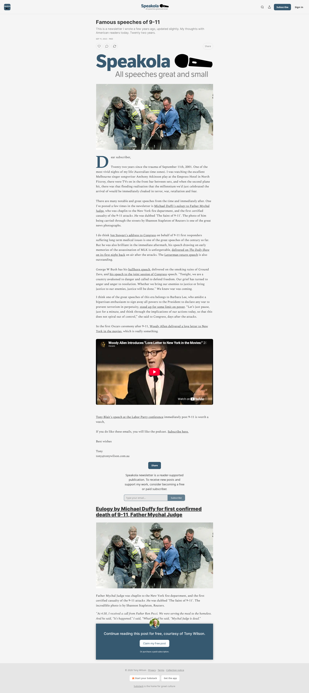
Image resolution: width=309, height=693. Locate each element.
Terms (161, 670)
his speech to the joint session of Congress (138, 274)
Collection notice (175, 670)
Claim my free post (154, 643)
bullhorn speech (139, 269)
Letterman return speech (181, 255)
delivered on (180, 250)
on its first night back (110, 255)
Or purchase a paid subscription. (154, 651)
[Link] (91, 511)
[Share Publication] (269, 7)
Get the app (170, 678)
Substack (138, 686)
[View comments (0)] (107, 46)
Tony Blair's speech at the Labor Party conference (129, 417)
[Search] (262, 7)
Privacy (152, 670)
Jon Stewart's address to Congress (133, 235)
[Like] (99, 46)
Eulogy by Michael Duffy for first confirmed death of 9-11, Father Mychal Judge (149, 512)
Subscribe (282, 7)
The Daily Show (199, 250)
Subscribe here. (178, 431)
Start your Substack (146, 678)
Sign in (299, 7)
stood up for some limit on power (162, 307)
